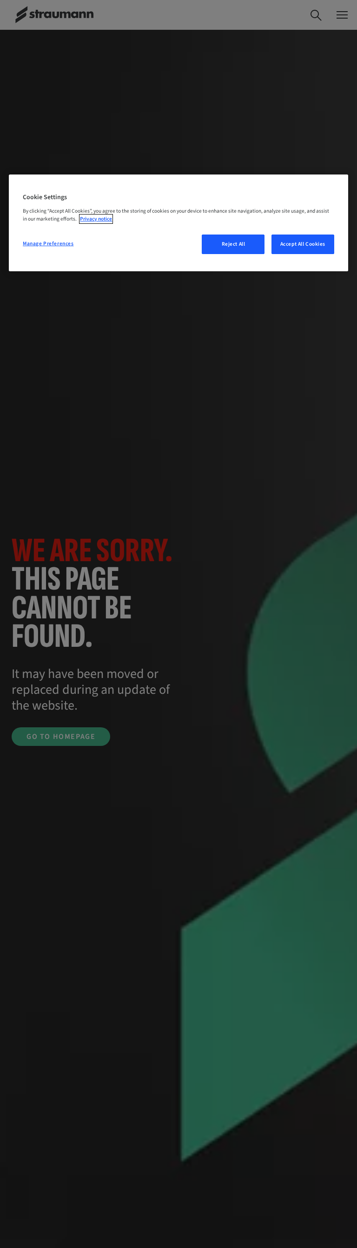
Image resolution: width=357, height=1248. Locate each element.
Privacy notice (96, 219)
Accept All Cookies (302, 244)
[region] (178, 222)
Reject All (233, 244)
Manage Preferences (48, 244)
